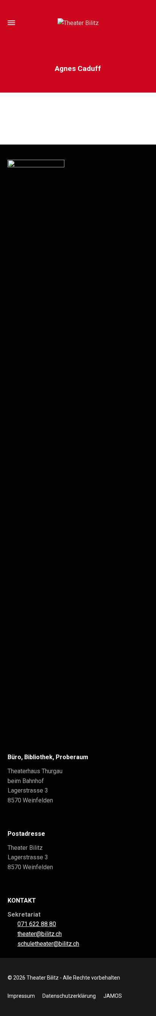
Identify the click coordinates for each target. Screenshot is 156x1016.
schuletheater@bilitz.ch (48, 943)
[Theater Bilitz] (78, 23)
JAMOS (112, 996)
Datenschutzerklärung (69, 996)
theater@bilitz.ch (39, 933)
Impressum (21, 996)
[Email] (78, 122)
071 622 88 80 (36, 924)
